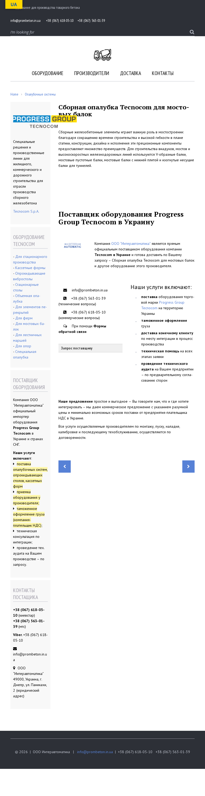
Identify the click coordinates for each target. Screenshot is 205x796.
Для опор (23, 346)
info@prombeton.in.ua (95, 751)
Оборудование (47, 73)
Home (14, 94)
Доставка (130, 73)
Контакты (163, 73)
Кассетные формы (30, 267)
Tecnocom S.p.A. (26, 211)
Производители (91, 73)
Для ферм (24, 318)
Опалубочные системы (40, 94)
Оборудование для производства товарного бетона (45, 7)
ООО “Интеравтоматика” (131, 243)
